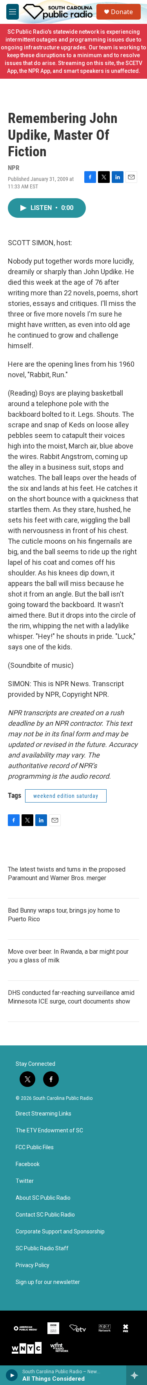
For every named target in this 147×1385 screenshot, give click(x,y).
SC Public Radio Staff (42, 1248)
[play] (12, 1375)
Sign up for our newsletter (48, 1282)
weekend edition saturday (65, 796)
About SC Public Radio (43, 1198)
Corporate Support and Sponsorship (60, 1232)
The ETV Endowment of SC (49, 1131)
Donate (122, 11)
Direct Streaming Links (43, 1114)
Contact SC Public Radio (45, 1215)
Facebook (28, 1164)
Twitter (25, 1181)
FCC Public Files (35, 1147)
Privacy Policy (32, 1265)
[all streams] (136, 1375)
